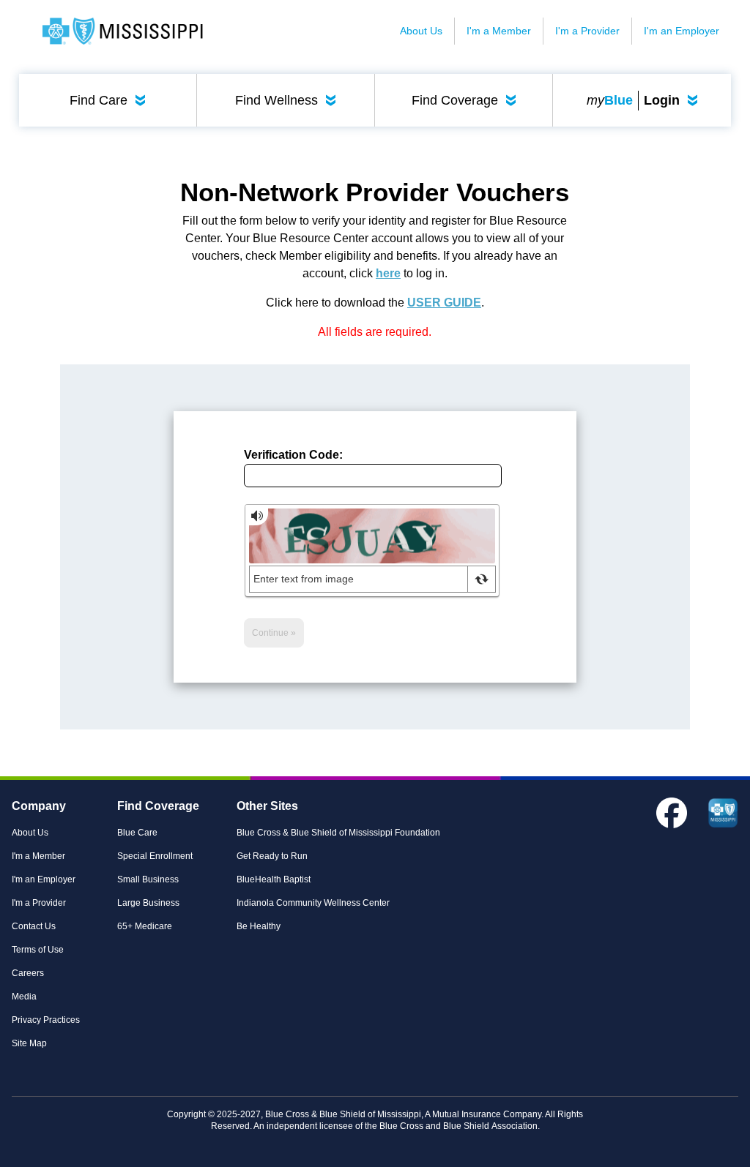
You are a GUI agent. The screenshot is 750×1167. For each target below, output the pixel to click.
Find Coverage (467, 100)
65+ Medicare (144, 926)
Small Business (148, 879)
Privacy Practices (46, 1020)
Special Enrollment (155, 856)
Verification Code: (293, 455)
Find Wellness (288, 100)
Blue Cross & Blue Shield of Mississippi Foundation (338, 833)
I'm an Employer (681, 31)
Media (24, 996)
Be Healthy (259, 926)
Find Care (111, 100)
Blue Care (137, 833)
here (388, 273)
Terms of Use (38, 950)
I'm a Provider (587, 31)
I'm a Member (499, 31)
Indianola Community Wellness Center (313, 903)
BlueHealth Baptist (274, 879)
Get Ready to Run (272, 856)
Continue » (274, 633)
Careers (28, 973)
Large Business (148, 903)
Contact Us (34, 926)
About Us (421, 31)
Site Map (29, 1043)
